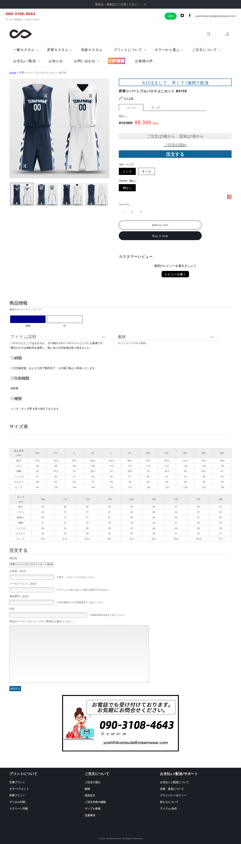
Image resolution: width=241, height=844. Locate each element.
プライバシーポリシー (173, 795)
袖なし (127, 188)
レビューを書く (175, 274)
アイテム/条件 (168, 808)
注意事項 (90, 815)
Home (12, 72)
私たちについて (169, 802)
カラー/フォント (19, 788)
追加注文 (90, 795)
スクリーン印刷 (18, 808)
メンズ (131, 108)
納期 (87, 788)
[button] (209, 34)
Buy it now (160, 236)
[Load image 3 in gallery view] (71, 194)
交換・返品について (172, 788)
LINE (170, 15)
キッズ (155, 107)
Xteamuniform (114, 838)
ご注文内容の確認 (95, 802)
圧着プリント (17, 782)
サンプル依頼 (93, 808)
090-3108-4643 (20, 14)
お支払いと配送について (174, 782)
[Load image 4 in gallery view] (96, 194)
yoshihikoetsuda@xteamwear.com (215, 15)
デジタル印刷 (17, 802)
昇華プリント (17, 795)
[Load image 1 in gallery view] (21, 194)
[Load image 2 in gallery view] (46, 194)
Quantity (124, 204)
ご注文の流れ (175, 144)
